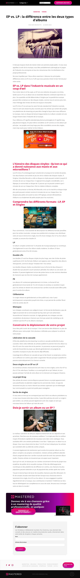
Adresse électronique (21, 542)
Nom (16, 536)
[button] (24, 2)
